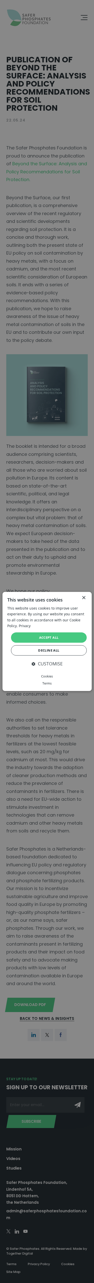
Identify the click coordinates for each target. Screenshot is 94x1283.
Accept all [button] (49, 637)
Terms (47, 683)
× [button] (83, 598)
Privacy (25, 625)
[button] (47, 663)
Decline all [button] (48, 650)
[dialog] (46, 641)
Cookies (47, 676)
